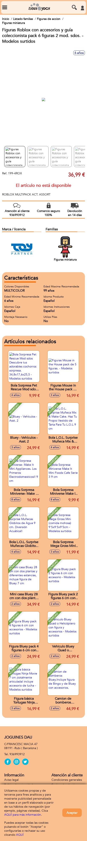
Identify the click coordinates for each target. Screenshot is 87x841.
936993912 (17, 754)
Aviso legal (11, 780)
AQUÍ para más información (22, 815)
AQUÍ (20, 835)
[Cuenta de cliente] (82, 8)
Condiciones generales (67, 780)
